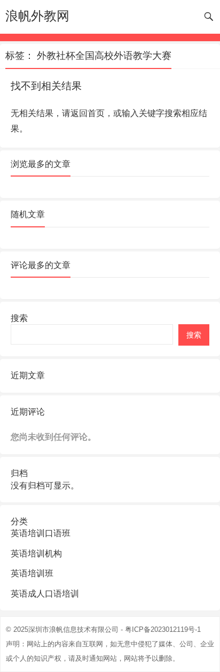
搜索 (19, 318)
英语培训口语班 (40, 533)
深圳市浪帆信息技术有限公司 (73, 629)
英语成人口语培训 (45, 593)
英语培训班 (32, 573)
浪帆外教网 (37, 16)
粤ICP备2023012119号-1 (163, 629)
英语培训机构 (36, 553)
